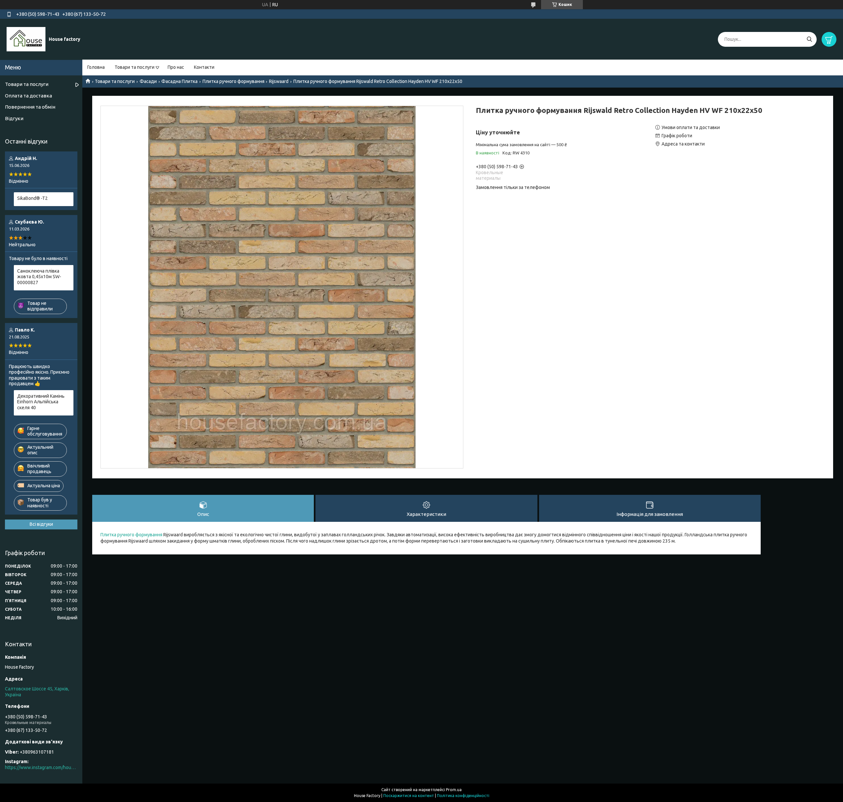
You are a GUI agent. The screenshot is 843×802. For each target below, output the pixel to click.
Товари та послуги (134, 67)
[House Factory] (26, 38)
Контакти (204, 67)
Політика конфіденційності (463, 795)
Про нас (176, 67)
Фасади (148, 81)
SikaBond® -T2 (32, 198)
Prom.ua (454, 790)
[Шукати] (809, 39)
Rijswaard (278, 81)
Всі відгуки (41, 524)
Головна (96, 67)
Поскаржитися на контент (408, 795)
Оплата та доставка (28, 95)
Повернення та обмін (30, 107)
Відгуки (14, 118)
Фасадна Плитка (179, 81)
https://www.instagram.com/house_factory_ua (41, 767)
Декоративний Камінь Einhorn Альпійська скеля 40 (41, 401)
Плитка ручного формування (233, 81)
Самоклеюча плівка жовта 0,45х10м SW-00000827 (39, 276)
